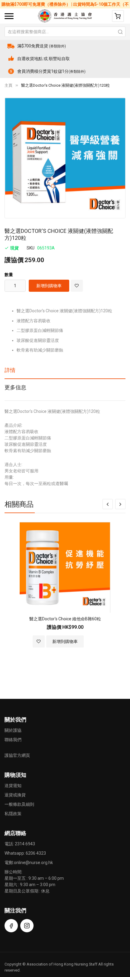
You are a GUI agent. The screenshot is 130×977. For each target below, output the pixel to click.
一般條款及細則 (19, 804)
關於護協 (13, 730)
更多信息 (15, 387)
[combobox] (65, 32)
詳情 (10, 370)
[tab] (65, 372)
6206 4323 (36, 853)
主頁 (8, 85)
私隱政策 (13, 813)
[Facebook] (11, 925)
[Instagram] (27, 925)
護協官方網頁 (17, 755)
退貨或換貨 (15, 794)
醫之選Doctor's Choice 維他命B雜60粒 (65, 618)
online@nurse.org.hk (33, 862)
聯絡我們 (13, 739)
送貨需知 (13, 785)
